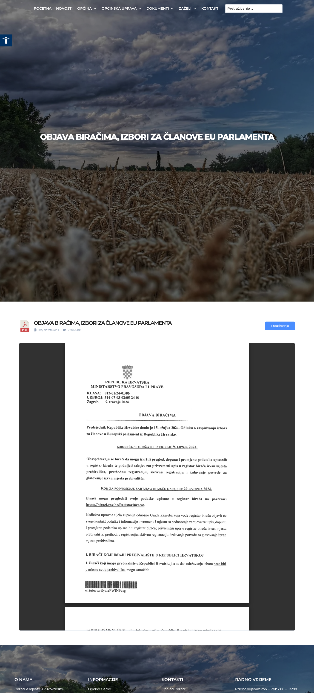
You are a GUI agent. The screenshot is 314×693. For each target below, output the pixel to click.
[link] (6, 40)
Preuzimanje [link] (280, 326)
